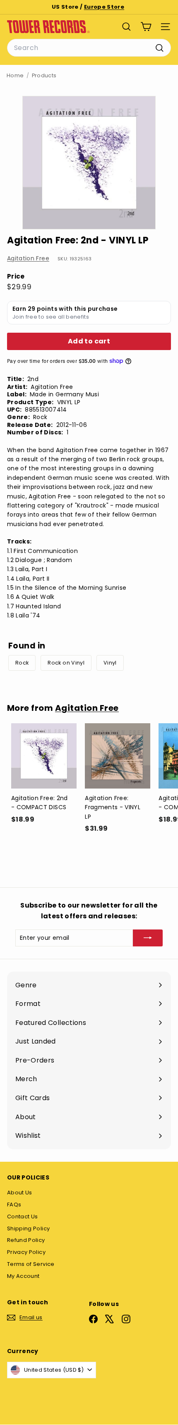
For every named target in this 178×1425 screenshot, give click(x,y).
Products (44, 75)
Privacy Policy (26, 1252)
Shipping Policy (28, 1228)
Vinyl (110, 662)
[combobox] (89, 48)
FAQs (14, 1204)
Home (15, 75)
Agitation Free (28, 258)
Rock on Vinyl (66, 662)
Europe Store (104, 7)
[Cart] (146, 26)
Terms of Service (31, 1264)
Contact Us (22, 1216)
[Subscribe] (148, 937)
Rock (22, 662)
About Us (19, 1192)
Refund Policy (26, 1240)
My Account (23, 1276)
